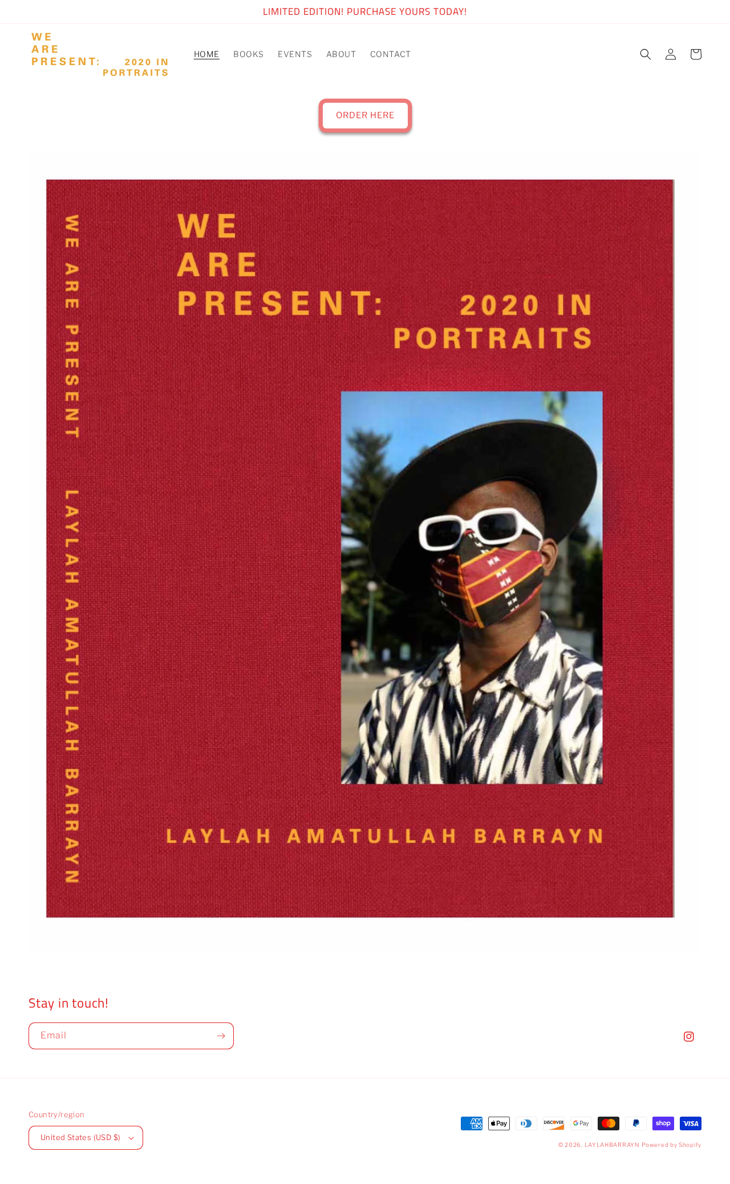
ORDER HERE (365, 115)
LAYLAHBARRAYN (612, 1144)
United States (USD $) (80, 1137)
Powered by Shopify (671, 1144)
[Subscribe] (220, 1035)
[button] (645, 54)
